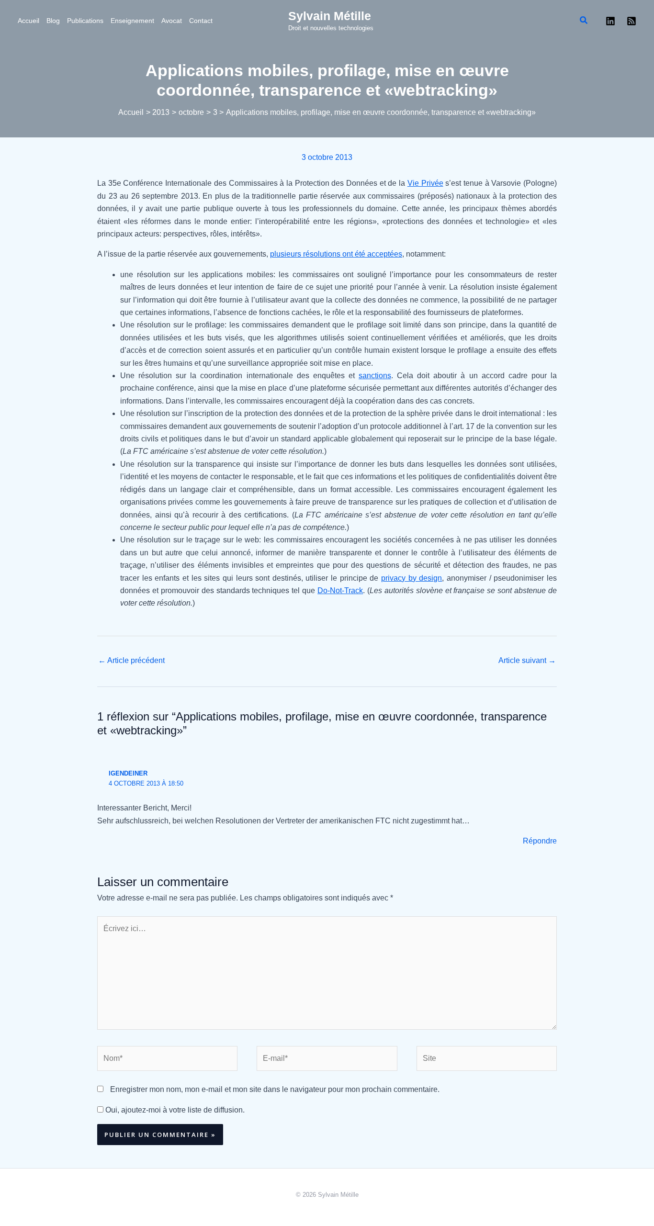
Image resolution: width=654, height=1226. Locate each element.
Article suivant (527, 660)
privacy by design (411, 578)
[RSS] (631, 21)
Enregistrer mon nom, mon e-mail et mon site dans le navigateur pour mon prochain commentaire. (275, 1089)
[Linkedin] (610, 21)
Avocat (171, 20)
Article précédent (131, 660)
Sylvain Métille (329, 15)
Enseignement (132, 20)
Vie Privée (425, 183)
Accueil (28, 20)
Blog (53, 20)
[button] (584, 20)
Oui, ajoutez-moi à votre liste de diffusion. (174, 1110)
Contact (201, 20)
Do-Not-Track (340, 590)
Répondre (540, 841)
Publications (85, 20)
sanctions (375, 375)
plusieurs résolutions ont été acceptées (336, 254)
